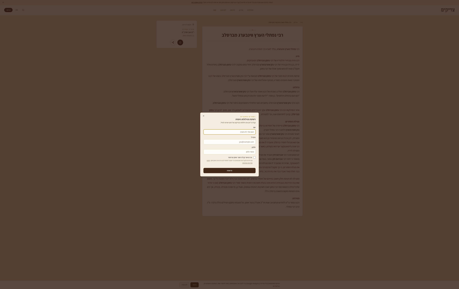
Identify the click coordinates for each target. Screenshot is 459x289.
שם (254, 127)
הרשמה (229, 170)
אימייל (253, 137)
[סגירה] (203, 116)
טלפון (254, 147)
